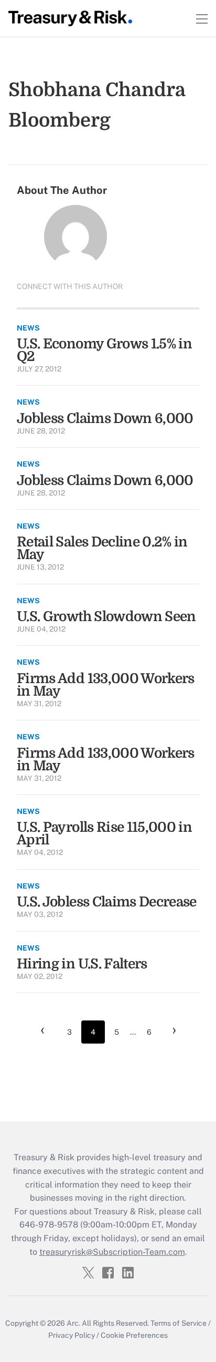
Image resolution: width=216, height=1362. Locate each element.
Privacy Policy (71, 1335)
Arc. (73, 1323)
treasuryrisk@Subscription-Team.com (112, 1252)
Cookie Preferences (134, 1335)
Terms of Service (178, 1323)
